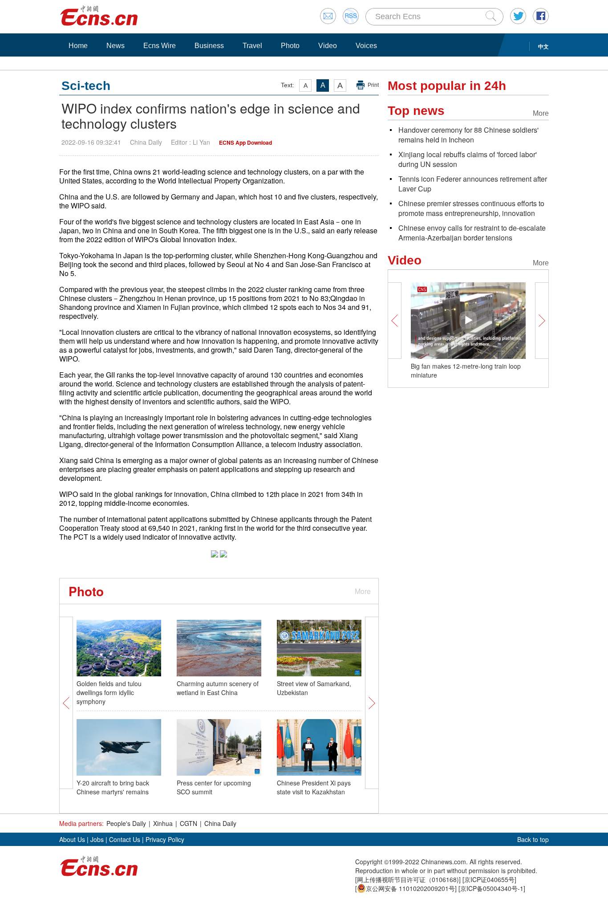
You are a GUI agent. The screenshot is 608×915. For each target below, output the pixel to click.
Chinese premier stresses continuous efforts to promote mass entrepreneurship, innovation (471, 208)
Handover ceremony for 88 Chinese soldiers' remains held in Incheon (468, 135)
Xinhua (163, 823)
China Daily (220, 823)
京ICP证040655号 (489, 879)
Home (78, 45)
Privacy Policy (165, 839)
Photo (290, 45)
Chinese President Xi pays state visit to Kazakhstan (314, 787)
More (363, 591)
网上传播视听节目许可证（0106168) (408, 879)
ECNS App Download (245, 142)
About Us (72, 839)
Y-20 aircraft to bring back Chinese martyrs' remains (113, 787)
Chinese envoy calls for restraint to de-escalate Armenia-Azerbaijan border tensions (472, 233)
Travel (252, 45)
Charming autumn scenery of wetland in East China (218, 688)
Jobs (97, 839)
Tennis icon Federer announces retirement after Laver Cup (472, 184)
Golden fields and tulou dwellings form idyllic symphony (109, 692)
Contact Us (124, 839)
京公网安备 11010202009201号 (410, 888)
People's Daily (126, 823)
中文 (543, 46)
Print (373, 85)
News (115, 45)
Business (209, 45)
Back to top (533, 839)
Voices (366, 45)
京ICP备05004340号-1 (491, 888)
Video (327, 45)
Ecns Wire (159, 45)
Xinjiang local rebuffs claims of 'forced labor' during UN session (467, 159)
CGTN (188, 823)
